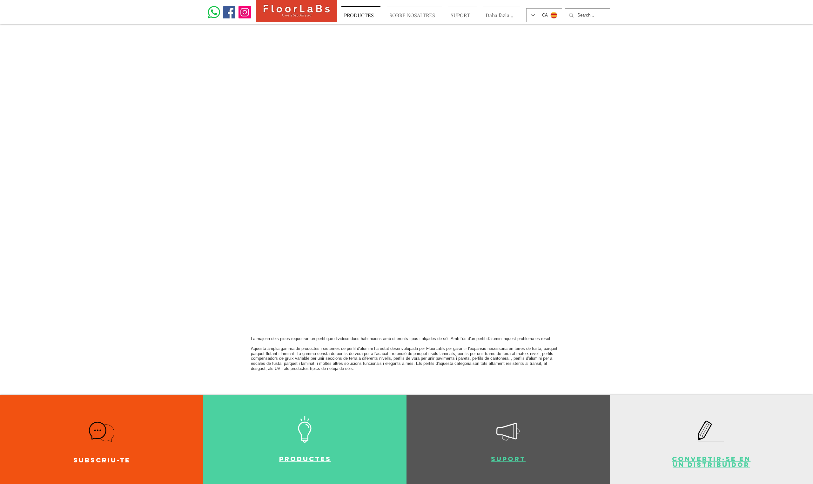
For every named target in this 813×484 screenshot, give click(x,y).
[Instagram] (245, 12)
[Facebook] (229, 12)
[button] (101, 431)
